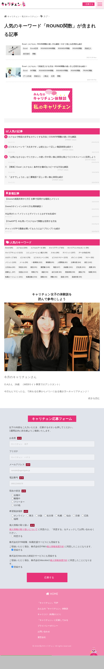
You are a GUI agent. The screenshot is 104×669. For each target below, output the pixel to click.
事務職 (50, 262)
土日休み (10, 267)
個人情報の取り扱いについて (23, 529)
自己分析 (57, 272)
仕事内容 (76, 262)
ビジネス (25, 257)
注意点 (23, 272)
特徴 (34, 272)
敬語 (56, 267)
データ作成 (27, 76)
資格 (82, 272)
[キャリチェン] (13, 4)
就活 (33, 267)
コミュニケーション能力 (36, 253)
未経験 (68, 267)
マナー (90, 257)
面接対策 (77, 277)
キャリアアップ (56, 248)
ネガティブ (11, 257)
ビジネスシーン (41, 257)
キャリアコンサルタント (78, 248)
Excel (25, 48)
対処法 (23, 267)
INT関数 (33, 71)
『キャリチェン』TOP (48, 603)
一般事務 (36, 262)
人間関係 (62, 262)
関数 (34, 54)
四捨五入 (88, 48)
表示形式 (26, 54)
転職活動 (31, 277)
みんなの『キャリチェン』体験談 (53, 609)
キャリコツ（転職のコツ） (50, 614)
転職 (92, 272)
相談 (45, 272)
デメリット (69, 253)
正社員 (80, 267)
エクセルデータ (38, 248)
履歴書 (45, 267)
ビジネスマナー (60, 257)
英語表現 (70, 272)
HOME (53, 593)
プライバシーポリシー (48, 626)
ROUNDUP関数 (64, 48)
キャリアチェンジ (14, 253)
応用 (52, 76)
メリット (10, 262)
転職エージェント (14, 277)
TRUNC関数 (87, 71)
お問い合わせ (44, 632)
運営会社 (42, 637)
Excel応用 (34, 48)
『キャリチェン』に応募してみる (53, 620)
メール (24, 262)
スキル (55, 253)
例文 (88, 262)
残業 (92, 267)
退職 (43, 277)
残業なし (10, 272)
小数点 (45, 76)
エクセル (22, 248)
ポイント (76, 257)
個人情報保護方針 (55, 546)
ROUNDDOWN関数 (48, 48)
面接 (64, 277)
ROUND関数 (77, 48)
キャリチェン (13, 16)
